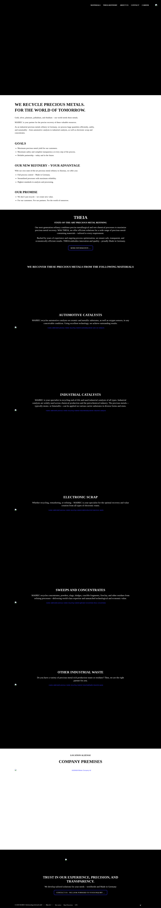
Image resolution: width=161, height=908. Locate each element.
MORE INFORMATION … (81, 248)
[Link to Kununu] (140, 905)
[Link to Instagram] (134, 905)
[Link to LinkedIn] (130, 905)
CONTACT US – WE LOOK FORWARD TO (80, 893)
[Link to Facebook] (137, 905)
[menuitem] (95, 5)
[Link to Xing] (127, 905)
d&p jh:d (48, 905)
